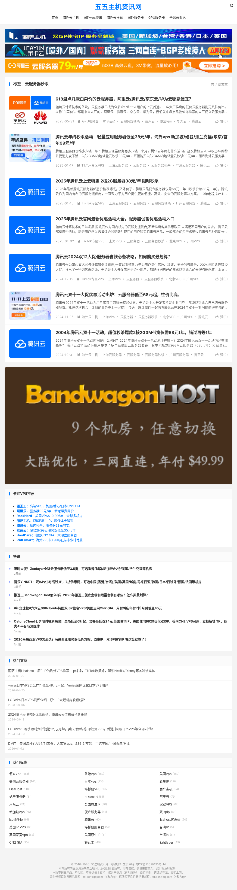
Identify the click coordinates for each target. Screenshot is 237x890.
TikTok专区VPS (90, 165)
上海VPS (115, 241)
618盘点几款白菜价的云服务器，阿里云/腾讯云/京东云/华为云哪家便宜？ (124, 99)
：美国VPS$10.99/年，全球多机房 (50, 516)
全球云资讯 (177, 17)
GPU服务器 (156, 17)
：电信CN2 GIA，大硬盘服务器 (47, 535)
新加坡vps (20, 812)
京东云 (150, 121)
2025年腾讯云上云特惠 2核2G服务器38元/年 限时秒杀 (107, 181)
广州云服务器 (185, 165)
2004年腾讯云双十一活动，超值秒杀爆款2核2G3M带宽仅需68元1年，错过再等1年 (134, 332)
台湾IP (167, 827)
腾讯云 (196, 121)
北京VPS (175, 241)
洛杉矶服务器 (97, 827)
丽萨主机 (169, 789)
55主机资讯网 (99, 864)
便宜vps (166, 121)
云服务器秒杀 (130, 121)
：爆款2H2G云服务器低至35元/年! (47, 530)
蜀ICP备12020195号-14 (150, 864)
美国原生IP (95, 835)
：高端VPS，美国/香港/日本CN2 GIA (48, 506)
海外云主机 (71, 17)
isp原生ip (19, 819)
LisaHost (19, 789)
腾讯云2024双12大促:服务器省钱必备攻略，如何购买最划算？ (114, 256)
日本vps (94, 781)
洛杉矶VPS (96, 789)
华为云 (182, 121)
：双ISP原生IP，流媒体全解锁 (45, 520)
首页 (55, 17)
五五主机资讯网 (118, 7)
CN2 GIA (19, 842)
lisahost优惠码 (173, 819)
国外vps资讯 (93, 17)
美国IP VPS (20, 827)
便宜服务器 (95, 812)
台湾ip (167, 835)
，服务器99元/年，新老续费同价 (45, 511)
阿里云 (167, 797)
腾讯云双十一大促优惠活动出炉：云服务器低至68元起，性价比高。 (119, 294)
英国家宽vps (21, 835)
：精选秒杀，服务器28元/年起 (43, 525)
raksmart (94, 797)
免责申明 (128, 864)
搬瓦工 (92, 842)
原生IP (168, 781)
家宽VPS (168, 804)
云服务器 (139, 165)
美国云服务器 (22, 781)
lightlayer (169, 842)
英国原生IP (95, 804)
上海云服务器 (118, 165)
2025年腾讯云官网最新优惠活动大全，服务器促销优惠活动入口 (115, 218)
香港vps (94, 774)
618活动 (109, 121)
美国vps (169, 774)
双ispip (167, 812)
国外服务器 (136, 17)
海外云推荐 (115, 17)
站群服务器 (20, 797)
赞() (221, 121)
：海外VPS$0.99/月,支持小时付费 (50, 540)
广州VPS (193, 241)
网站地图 (116, 864)
